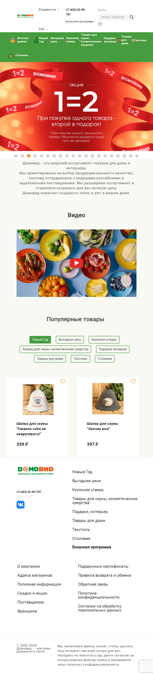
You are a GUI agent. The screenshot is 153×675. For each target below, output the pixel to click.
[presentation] (9, 521)
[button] (16, 156)
